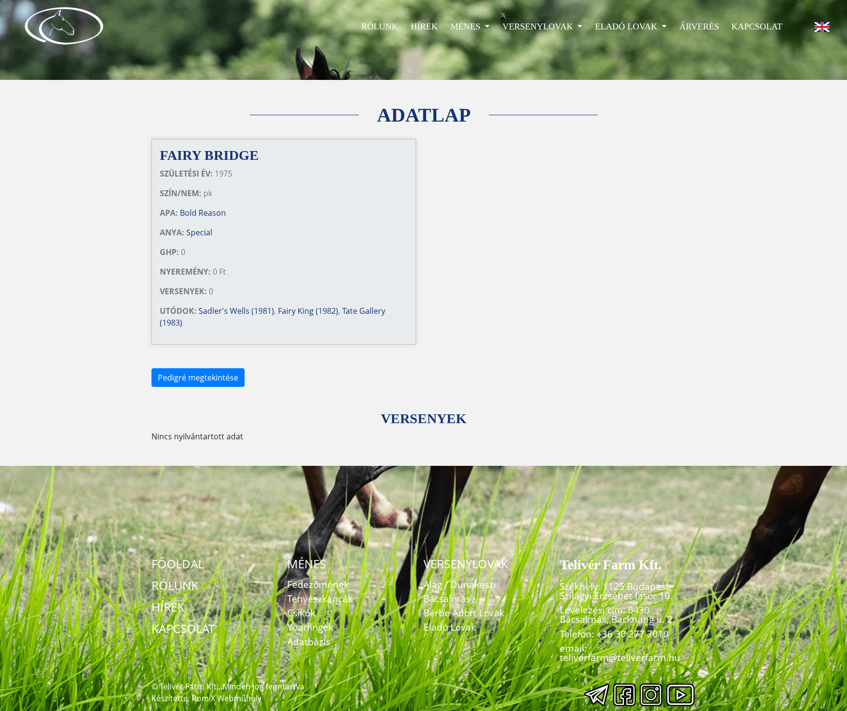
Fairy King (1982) (308, 310)
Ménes (466, 26)
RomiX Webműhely (226, 698)
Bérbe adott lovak (464, 612)
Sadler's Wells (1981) (236, 310)
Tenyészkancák (320, 598)
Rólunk (379, 26)
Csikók (301, 612)
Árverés (699, 26)
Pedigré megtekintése (198, 377)
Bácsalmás (447, 598)
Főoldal (177, 564)
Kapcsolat (756, 26)
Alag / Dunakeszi (460, 584)
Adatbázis (308, 641)
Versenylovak (538, 26)
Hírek (424, 26)
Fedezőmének (318, 584)
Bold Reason (203, 212)
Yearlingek (310, 627)
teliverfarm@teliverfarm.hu (620, 657)
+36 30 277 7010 (633, 633)
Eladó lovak (627, 26)
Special (199, 232)
